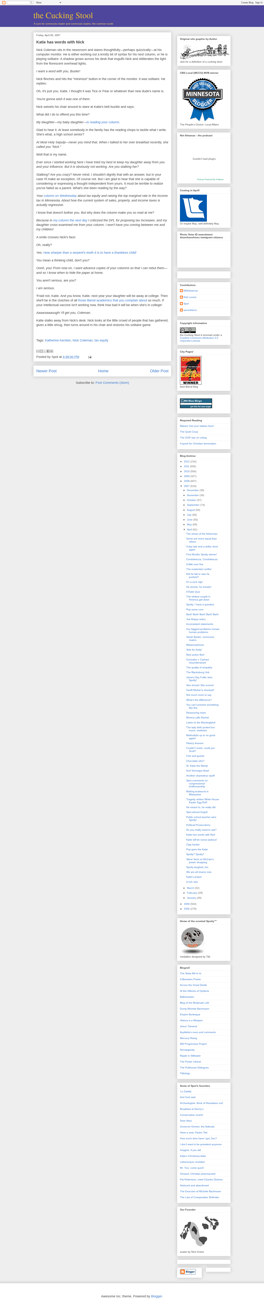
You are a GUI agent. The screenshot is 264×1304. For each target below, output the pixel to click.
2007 (187, 486)
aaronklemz (190, 310)
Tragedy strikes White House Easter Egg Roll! (202, 801)
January (192, 897)
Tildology (185, 1073)
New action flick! (195, 654)
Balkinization (187, 996)
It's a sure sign (194, 581)
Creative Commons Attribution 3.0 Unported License (199, 339)
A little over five (194, 564)
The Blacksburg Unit (197, 672)
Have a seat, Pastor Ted (193, 1132)
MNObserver (191, 290)
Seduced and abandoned (194, 1185)
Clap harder (193, 844)
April (190, 529)
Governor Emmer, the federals (197, 1126)
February (192, 892)
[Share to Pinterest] (51, 351)
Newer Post (46, 371)
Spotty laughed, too (197, 867)
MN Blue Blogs (193, 400)
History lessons (194, 743)
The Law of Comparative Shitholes (199, 1197)
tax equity (101, 340)
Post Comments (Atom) (112, 382)
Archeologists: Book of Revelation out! (201, 1103)
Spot (186, 303)
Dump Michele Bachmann (194, 1008)
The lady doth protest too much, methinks (200, 729)
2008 (187, 481)
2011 (187, 466)
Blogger (156, 1296)
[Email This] (38, 351)
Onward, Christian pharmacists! (198, 1173)
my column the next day (70, 220)
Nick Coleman (83, 340)
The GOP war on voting (193, 437)
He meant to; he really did (201, 807)
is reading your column (103, 122)
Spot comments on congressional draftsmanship (197, 783)
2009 (187, 476)
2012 (187, 461)
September (193, 504)
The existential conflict (198, 569)
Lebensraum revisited (192, 1161)
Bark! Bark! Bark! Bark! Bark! (202, 614)
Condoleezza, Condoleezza (201, 559)
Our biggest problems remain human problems (202, 631)
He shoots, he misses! (198, 586)
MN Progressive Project (193, 1043)
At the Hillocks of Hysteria (194, 990)
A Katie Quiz (193, 591)
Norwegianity (187, 1049)
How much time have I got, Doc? (198, 1138)
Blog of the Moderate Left (194, 1002)
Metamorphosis (195, 644)
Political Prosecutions (198, 825)
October (192, 500)
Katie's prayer (194, 876)
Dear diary (186, 1120)
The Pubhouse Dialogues (194, 1067)
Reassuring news (196, 712)
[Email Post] (89, 357)
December (193, 490)
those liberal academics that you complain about (112, 300)
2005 (187, 908)
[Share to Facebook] (48, 351)
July (189, 514)
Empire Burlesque (190, 1014)
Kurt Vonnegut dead (197, 770)
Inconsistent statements (199, 624)
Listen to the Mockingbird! (201, 722)
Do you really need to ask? (201, 829)
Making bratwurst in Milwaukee (197, 793)
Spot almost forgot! (197, 812)
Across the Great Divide (193, 985)
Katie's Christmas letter (193, 1156)
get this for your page (200, 406)
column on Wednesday (60, 196)
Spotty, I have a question (200, 604)
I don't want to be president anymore (201, 1144)
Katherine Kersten (58, 340)
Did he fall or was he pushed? (197, 575)
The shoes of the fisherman (201, 533)
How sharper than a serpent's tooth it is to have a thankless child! (89, 252)
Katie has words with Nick (60, 42)
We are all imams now (198, 872)
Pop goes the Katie (197, 849)
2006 (187, 903)
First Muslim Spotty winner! (201, 554)
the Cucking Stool (63, 14)
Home (103, 371)
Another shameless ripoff (200, 775)
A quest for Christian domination (198, 443)
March (191, 887)
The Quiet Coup (189, 431)
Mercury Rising (188, 1038)
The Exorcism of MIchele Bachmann (200, 1191)
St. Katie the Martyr (197, 765)
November (193, 495)
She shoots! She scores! (200, 685)
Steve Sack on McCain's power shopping (200, 861)
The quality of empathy (199, 667)
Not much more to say (198, 694)
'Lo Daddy (185, 1091)
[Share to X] (45, 351)
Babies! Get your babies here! (197, 425)
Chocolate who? (195, 760)
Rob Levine (190, 297)
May (190, 524)
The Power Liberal (190, 1061)
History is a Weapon (191, 1020)
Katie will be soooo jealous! (201, 839)
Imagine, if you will (190, 1150)
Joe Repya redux (196, 619)
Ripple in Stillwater (190, 1055)
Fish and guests (195, 755)
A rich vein (192, 881)
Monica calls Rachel (197, 717)
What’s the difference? (199, 699)
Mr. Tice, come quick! (192, 1167)
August (191, 509)
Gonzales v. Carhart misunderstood (197, 661)
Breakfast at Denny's (191, 1109)
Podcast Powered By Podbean (210, 179)
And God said (187, 1097)
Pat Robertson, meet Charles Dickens (201, 1179)
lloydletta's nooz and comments (198, 1032)
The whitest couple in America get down (198, 598)
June (190, 519)
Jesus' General (188, 1026)
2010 (187, 471)
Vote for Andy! (194, 649)
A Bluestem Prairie (190, 979)
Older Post (159, 371)
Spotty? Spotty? (195, 854)
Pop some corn (194, 609)
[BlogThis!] (41, 351)
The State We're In (190, 973)
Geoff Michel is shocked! (200, 690)
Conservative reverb (191, 1114)
